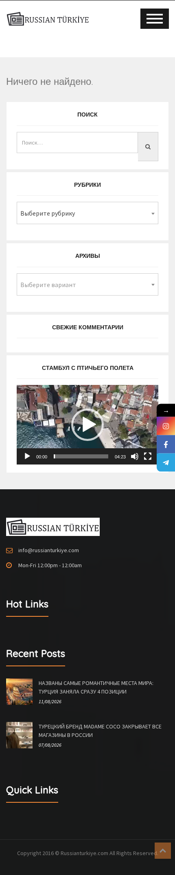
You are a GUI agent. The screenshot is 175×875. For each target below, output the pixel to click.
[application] (87, 425)
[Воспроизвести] (27, 456)
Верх (163, 851)
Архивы (87, 255)
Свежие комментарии (87, 327)
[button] (87, 424)
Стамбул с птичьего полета (87, 368)
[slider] (81, 456)
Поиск (87, 114)
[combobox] (87, 213)
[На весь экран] (148, 456)
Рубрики (87, 184)
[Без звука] (135, 456)
